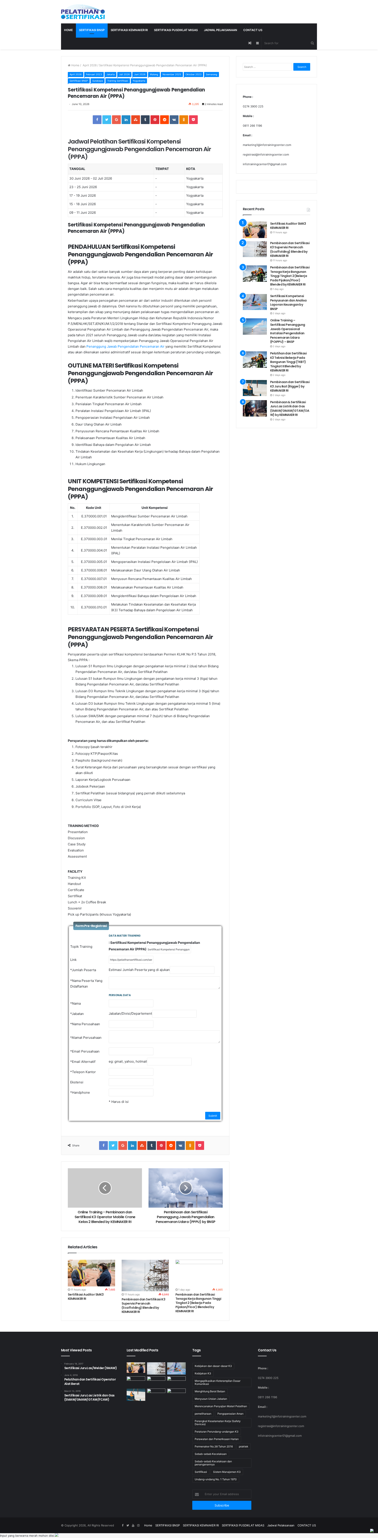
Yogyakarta (139, 80)
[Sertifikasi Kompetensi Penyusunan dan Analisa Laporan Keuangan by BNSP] (255, 302)
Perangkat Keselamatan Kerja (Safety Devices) (218, 1422)
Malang (154, 74)
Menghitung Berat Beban (210, 1391)
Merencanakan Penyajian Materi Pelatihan (221, 1406)
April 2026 (89, 65)
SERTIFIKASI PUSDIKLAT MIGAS (176, 30)
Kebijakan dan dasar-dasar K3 (213, 1366)
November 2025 (172, 74)
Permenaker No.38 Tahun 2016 (214, 1446)
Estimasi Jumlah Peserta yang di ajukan (139, 970)
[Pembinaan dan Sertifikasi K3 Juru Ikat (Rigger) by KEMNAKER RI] (255, 388)
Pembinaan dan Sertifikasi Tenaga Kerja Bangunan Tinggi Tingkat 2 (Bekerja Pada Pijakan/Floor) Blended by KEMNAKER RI (198, 1302)
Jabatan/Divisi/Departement (130, 1013)
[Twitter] (127, 1525)
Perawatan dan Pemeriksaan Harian (217, 1439)
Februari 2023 (94, 74)
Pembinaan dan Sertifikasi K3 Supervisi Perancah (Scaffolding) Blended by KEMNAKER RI (143, 1305)
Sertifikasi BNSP (79, 80)
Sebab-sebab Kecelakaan (211, 1454)
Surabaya (97, 80)
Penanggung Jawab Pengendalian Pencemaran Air (125, 346)
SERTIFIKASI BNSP (92, 30)
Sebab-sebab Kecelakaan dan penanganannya (213, 1463)
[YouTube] (133, 1525)
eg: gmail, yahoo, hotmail (128, 1061)
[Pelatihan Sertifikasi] (83, 11)
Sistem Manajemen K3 (227, 1471)
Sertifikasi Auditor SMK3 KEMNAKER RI (86, 1296)
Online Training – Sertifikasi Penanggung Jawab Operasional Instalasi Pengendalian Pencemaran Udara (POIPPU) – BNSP (287, 331)
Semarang (211, 74)
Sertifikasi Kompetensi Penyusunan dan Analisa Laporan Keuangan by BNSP (288, 302)
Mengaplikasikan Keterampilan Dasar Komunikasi (217, 1382)
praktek (243, 1446)
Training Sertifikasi (117, 80)
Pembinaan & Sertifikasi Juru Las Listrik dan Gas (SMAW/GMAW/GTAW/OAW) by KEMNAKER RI (289, 408)
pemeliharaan (203, 1413)
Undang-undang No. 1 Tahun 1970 (216, 1479)
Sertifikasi (201, 1471)
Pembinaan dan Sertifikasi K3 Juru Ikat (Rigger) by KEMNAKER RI (290, 386)
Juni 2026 (139, 74)
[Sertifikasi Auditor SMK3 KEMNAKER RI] (91, 1273)
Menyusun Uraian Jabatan (211, 1398)
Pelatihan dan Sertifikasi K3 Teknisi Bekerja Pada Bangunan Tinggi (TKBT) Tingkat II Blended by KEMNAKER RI (288, 362)
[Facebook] (122, 1525)
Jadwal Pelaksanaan (220, 30)
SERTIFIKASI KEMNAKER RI (129, 30)
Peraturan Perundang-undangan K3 (216, 1431)
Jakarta (110, 74)
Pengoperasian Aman (230, 1413)
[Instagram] (138, 1525)
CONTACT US (252, 30)
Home (68, 30)
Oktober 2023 (193, 74)
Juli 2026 (124, 74)
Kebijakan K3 (203, 1373)
